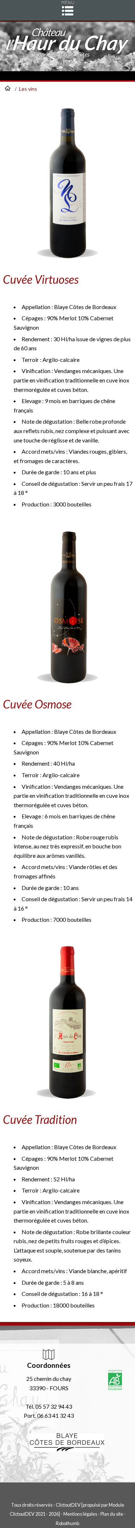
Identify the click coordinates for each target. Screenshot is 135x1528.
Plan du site (111, 1514)
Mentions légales (80, 1514)
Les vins (28, 89)
